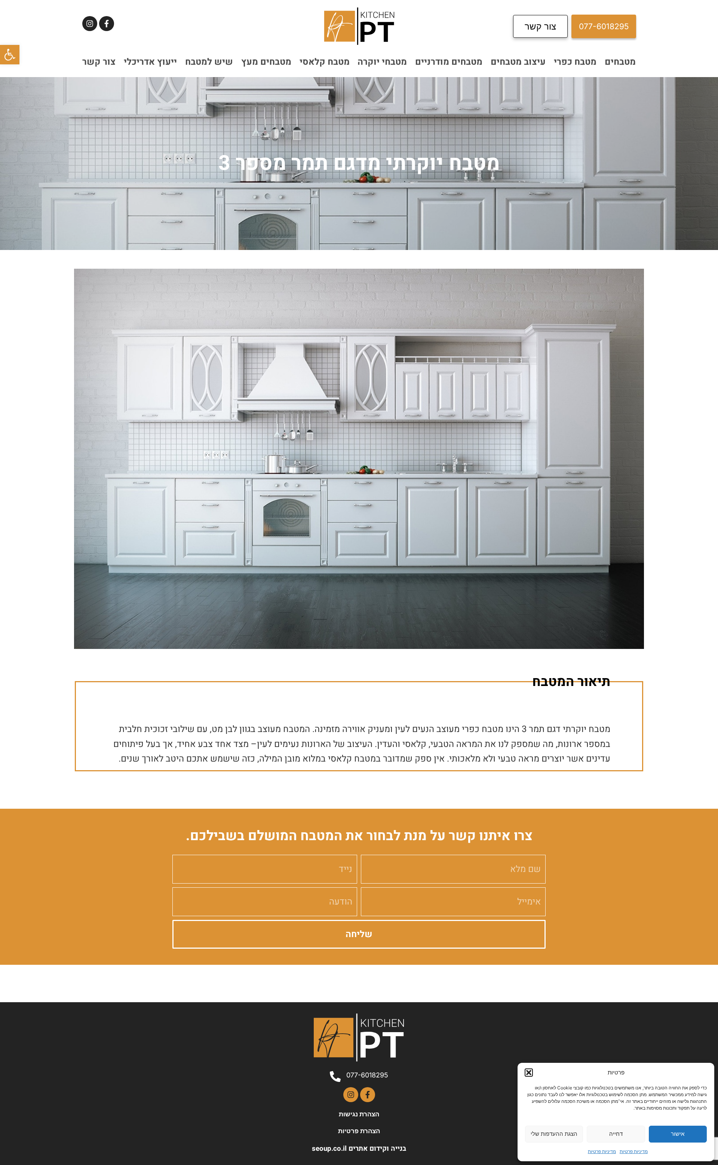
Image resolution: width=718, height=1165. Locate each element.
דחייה (616, 1133)
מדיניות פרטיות (634, 1151)
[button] (9, 54)
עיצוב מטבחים (518, 61)
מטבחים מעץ (266, 61)
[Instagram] (89, 23)
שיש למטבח (209, 61)
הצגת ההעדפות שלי (554, 1133)
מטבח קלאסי (325, 61)
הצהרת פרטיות (359, 1131)
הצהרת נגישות (359, 1114)
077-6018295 (367, 1075)
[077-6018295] (335, 1076)
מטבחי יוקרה (382, 61)
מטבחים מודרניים (448, 61)
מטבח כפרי (575, 61)
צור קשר (99, 61)
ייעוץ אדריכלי (150, 61)
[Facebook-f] (106, 23)
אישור (677, 1133)
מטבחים (620, 61)
